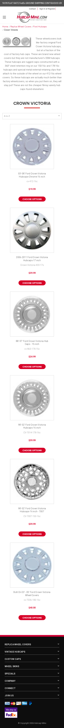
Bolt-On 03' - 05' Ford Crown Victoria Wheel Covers (32, 593)
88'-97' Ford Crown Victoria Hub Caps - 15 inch (32, 342)
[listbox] (32, 116)
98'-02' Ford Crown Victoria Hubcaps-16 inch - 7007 (32, 510)
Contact (32, 9)
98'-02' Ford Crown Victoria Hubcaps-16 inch (32, 426)
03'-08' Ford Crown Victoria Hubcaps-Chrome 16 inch (32, 175)
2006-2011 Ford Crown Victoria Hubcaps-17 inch (32, 259)
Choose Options (32, 199)
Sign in (42, 9)
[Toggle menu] (4, 17)
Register (51, 9)
